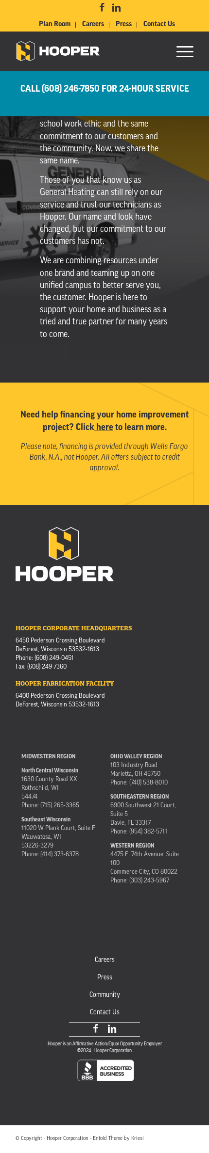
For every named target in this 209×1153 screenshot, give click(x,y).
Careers (93, 24)
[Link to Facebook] (102, 8)
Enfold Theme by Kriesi (118, 1138)
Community (104, 995)
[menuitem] (55, 25)
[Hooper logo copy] (86, 51)
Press (124, 24)
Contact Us (159, 24)
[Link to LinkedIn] (116, 8)
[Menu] (180, 51)
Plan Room (54, 24)
